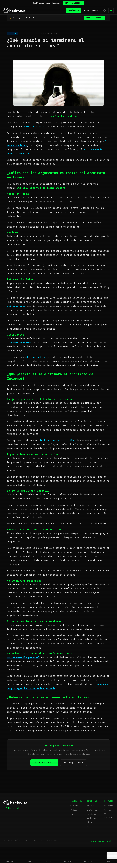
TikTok (90, 822)
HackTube (10, 861)
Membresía (74, 10)
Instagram (92, 810)
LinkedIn (91, 818)
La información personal (23, 657)
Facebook (91, 814)
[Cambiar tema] (104, 10)
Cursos (48, 861)
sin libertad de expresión (56, 440)
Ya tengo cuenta (73, 762)
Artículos (88, 861)
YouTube (91, 806)
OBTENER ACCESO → (44, 762)
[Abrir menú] (111, 10)
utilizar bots (16, 306)
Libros (108, 861)
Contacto (108, 806)
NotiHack (67, 861)
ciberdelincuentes (19, 342)
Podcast (30, 861)
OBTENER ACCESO (73, 3)
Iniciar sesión (90, 10)
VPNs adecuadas (34, 126)
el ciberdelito (35, 357)
